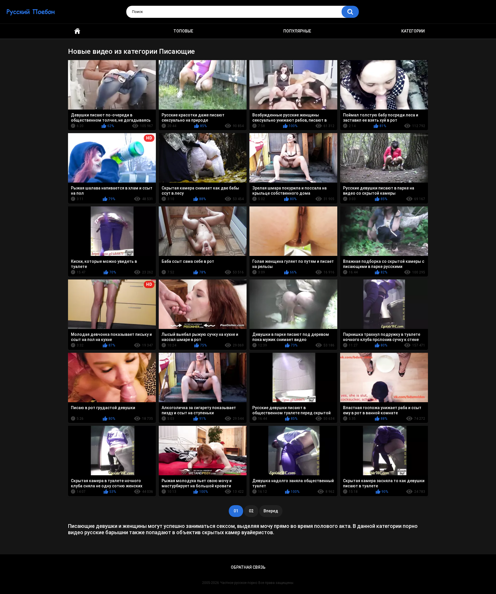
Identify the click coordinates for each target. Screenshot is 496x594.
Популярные (297, 31)
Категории (413, 31)
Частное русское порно (238, 583)
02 (251, 511)
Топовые (183, 31)
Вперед (271, 511)
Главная (77, 31)
